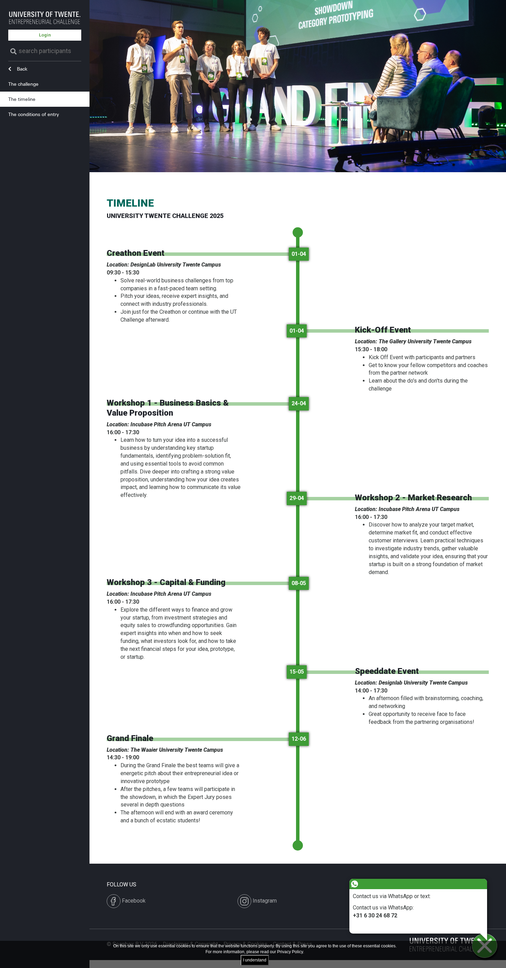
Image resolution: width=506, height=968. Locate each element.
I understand (254, 960)
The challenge (23, 84)
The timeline (21, 99)
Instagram (264, 900)
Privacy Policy (290, 951)
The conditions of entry (33, 114)
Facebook (133, 900)
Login (45, 35)
